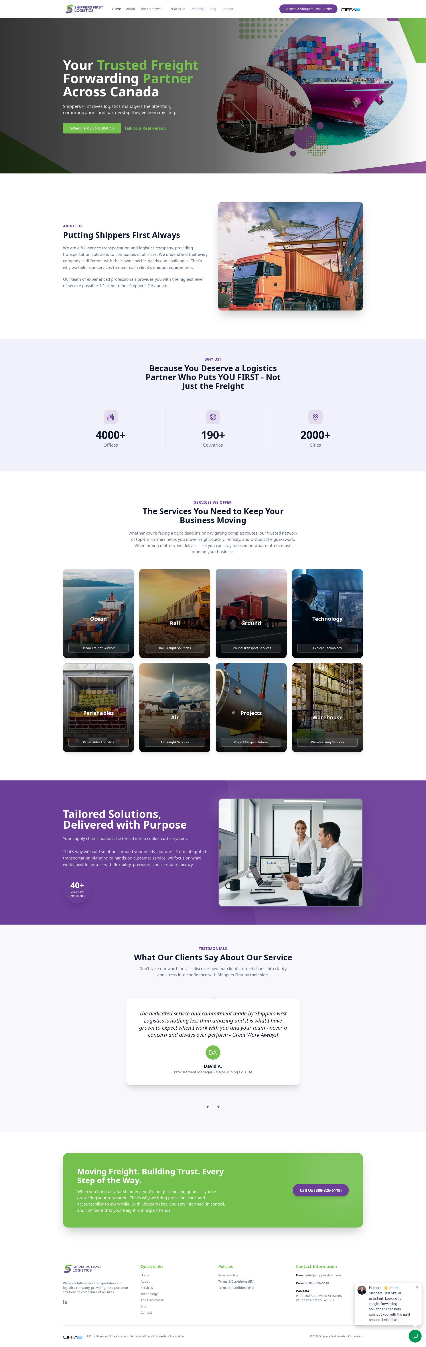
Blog (213, 9)
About (130, 9)
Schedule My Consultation (92, 128)
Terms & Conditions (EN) (236, 1281)
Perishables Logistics (98, 742)
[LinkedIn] (65, 1302)
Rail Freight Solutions (175, 648)
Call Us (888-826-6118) (321, 1190)
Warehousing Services (327, 742)
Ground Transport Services (251, 648)
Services (175, 9)
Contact (227, 9)
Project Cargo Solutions (251, 742)
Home (116, 9)
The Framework (151, 9)
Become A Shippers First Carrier (308, 9)
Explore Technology (327, 648)
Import (197, 9)
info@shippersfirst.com (323, 1275)
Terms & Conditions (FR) (236, 1287)
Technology (149, 1294)
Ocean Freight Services (98, 648)
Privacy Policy (228, 1275)
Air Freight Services (174, 742)
